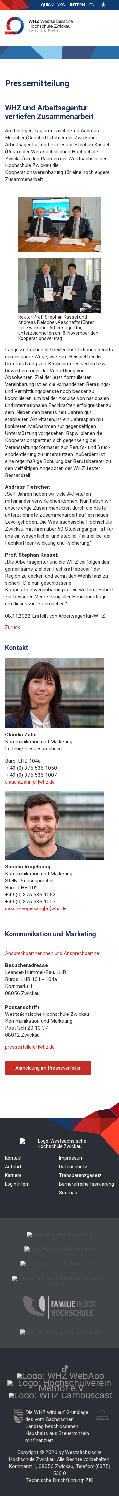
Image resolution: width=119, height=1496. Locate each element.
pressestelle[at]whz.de (30, 1047)
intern (77, 4)
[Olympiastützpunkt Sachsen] (59, 1332)
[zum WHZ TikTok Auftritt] (65, 1368)
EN (92, 4)
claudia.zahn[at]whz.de (30, 782)
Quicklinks (53, 4)
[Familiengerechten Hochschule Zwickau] (59, 1283)
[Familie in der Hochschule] (59, 1317)
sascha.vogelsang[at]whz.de (36, 908)
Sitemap (68, 1192)
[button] (103, 5)
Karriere (13, 1175)
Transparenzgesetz (80, 1175)
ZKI (89, 1480)
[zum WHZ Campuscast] (61, 1395)
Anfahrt (13, 1166)
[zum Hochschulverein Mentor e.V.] (61, 1388)
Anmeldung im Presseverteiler (48, 1068)
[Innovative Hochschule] (59, 1234)
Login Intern (17, 1184)
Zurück (12, 627)
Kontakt (13, 1158)
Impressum (71, 1158)
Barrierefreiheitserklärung (86, 1184)
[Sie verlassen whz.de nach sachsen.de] (18, 1421)
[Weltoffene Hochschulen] (59, 1249)
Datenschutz (73, 1166)
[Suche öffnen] (112, 5)
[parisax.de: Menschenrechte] (59, 1263)
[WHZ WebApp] (60, 1375)
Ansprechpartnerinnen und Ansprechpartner (52, 953)
